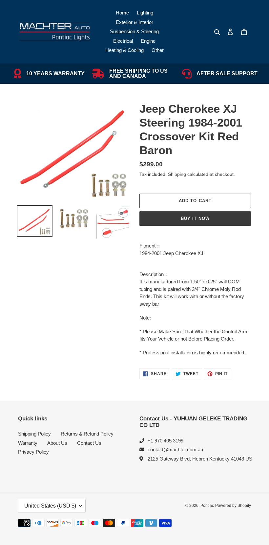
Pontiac (207, 505)
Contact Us (89, 443)
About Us (57, 443)
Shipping (177, 174)
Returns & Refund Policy (87, 434)
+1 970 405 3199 (165, 440)
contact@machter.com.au (175, 449)
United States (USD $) (50, 506)
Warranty (27, 443)
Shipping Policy (34, 434)
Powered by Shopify (233, 505)
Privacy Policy (33, 452)
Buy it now (195, 218)
